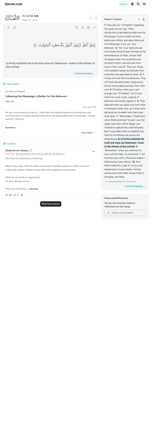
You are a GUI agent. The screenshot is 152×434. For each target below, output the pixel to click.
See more (33, 189)
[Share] (82, 27)
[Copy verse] (76, 27)
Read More (10, 127)
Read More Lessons (51, 204)
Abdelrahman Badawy (17, 150)
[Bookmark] (14, 27)
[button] (92, 45)
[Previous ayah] (90, 17)
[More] (94, 27)
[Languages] (132, 4)
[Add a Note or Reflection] (88, 27)
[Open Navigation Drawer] (144, 4)
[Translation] (143, 19)
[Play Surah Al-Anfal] (8, 27)
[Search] (138, 4)
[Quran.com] (13, 4)
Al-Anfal (27, 16)
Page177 (26, 20)
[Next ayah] (96, 17)
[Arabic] (139, 19)
